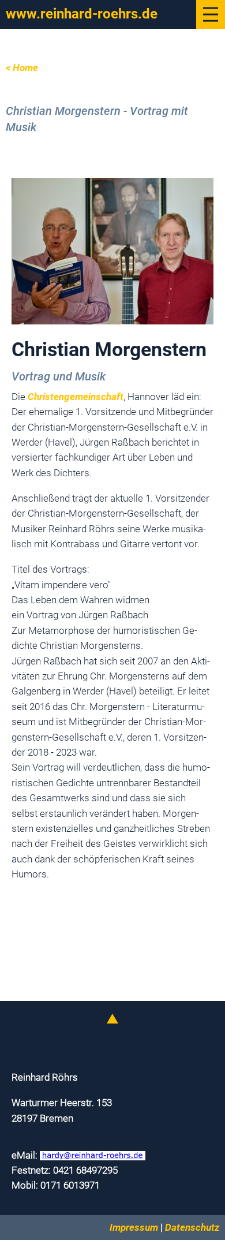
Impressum (134, 1227)
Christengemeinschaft (75, 396)
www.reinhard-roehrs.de (82, 14)
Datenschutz (192, 1227)
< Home (22, 67)
